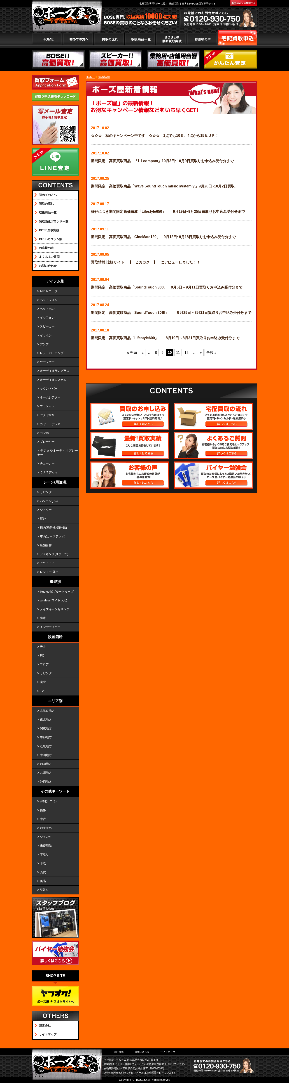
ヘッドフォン (49, 300)
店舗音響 (46, 545)
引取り (44, 889)
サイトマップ (48, 1034)
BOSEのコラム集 (50, 239)
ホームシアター (50, 397)
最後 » (211, 353)
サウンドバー (49, 388)
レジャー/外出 (49, 572)
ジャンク (46, 836)
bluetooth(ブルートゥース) (57, 591)
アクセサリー (49, 415)
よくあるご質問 (49, 256)
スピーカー (47, 326)
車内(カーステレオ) (52, 536)
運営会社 (45, 1025)
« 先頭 (132, 353)
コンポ (44, 433)
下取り (44, 854)
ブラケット (47, 406)
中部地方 (46, 737)
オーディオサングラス (54, 370)
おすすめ (46, 828)
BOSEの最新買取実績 (170, 39)
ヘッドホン (47, 308)
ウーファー (47, 362)
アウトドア (47, 563)
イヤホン (46, 335)
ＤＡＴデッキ (49, 472)
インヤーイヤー (50, 627)
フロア (44, 664)
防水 (43, 618)
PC (42, 655)
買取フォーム (237, 39)
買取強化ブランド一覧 (53, 221)
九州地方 (46, 772)
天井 (43, 646)
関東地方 (46, 728)
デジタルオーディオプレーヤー (57, 452)
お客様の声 (201, 39)
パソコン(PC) (49, 501)
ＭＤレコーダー (50, 291)
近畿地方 (46, 746)
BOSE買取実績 (49, 230)
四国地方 (46, 764)
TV (42, 691)
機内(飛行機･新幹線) (53, 527)
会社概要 (119, 1052)
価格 (43, 810)
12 (186, 353)
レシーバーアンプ (51, 353)
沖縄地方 (46, 781)
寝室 (43, 682)
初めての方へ (78, 39)
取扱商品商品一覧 (139, 39)
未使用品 (46, 845)
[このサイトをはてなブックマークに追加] (243, 3)
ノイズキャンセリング (54, 609)
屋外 (43, 518)
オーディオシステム (53, 379)
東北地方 (46, 719)
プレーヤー (47, 441)
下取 (43, 863)
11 (178, 353)
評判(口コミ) (48, 801)
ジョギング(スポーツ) (54, 554)
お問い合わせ (48, 265)
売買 (43, 872)
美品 (43, 881)
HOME (47, 39)
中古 (43, 819)
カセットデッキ (50, 424)
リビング (46, 492)
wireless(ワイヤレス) (53, 600)
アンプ (44, 344)
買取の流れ (108, 39)
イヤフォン (47, 317)
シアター (46, 509)
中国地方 (46, 755)
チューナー (47, 463)
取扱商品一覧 (48, 212)
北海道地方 (47, 710)
